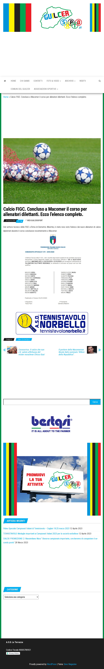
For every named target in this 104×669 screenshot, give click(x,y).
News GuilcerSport (24, 339)
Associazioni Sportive (45, 89)
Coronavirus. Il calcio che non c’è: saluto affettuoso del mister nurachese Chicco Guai (31, 352)
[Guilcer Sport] (5, 81)
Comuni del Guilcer (20, 89)
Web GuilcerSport (35, 220)
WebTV (82, 81)
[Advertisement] (52, 55)
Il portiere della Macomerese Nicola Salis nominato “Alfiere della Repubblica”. (71, 352)
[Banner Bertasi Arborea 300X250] (52, 424)
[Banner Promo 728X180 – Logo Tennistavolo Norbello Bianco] (52, 323)
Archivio (69, 81)
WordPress (51, 664)
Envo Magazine (70, 664)
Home (13, 81)
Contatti (38, 81)
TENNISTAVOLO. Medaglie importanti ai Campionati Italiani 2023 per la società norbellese (40, 533)
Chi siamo (25, 81)
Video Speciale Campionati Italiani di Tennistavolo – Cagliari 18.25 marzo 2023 (36, 528)
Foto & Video (53, 81)
